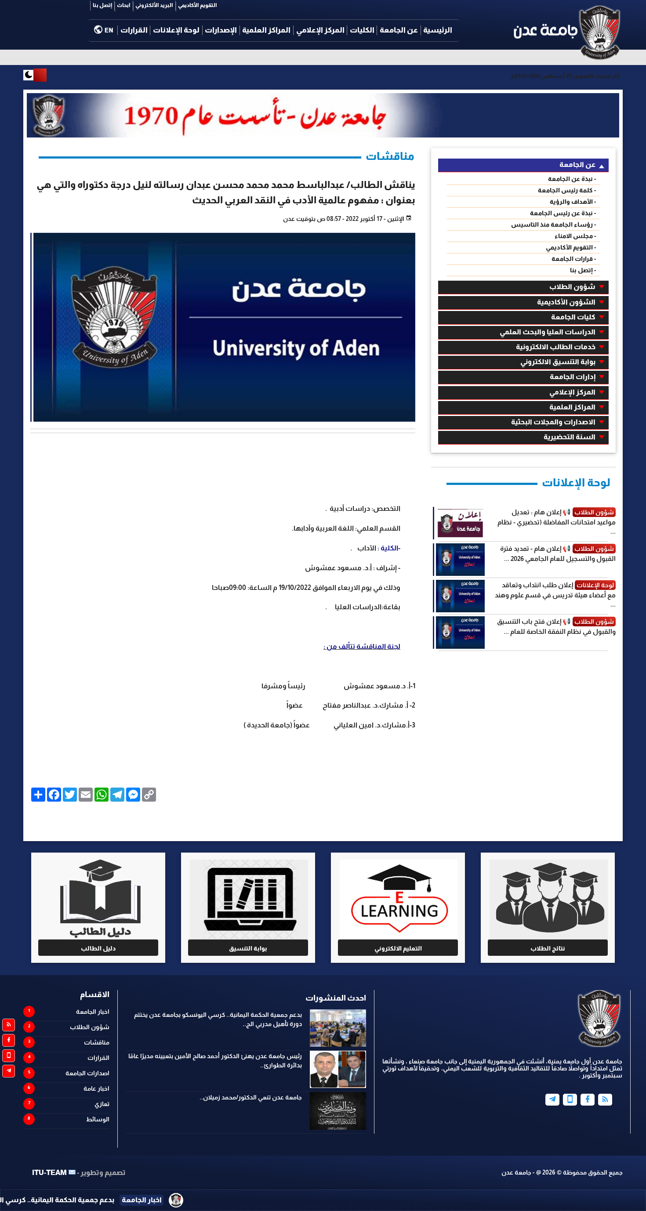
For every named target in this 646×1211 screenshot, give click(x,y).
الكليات (362, 30)
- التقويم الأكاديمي (571, 247)
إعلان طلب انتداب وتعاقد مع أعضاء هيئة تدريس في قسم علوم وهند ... (555, 594)
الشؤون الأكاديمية (566, 302)
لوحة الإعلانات (176, 30)
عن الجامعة (399, 30)
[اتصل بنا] (8, 1055)
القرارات (134, 30)
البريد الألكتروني (154, 5)
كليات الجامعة (573, 317)
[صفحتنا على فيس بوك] (8, 1040)
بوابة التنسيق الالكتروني (557, 361)
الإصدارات (221, 30)
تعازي (101, 1103)
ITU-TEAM (49, 1172)
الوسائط (97, 1119)
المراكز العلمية (266, 30)
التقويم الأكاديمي (197, 5)
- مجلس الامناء (575, 235)
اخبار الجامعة (92, 1011)
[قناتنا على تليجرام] (8, 1071)
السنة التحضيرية (569, 437)
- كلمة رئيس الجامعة (567, 190)
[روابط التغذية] (8, 1025)
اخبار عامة (96, 1088)
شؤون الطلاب (572, 286)
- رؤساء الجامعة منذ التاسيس (553, 224)
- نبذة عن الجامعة (572, 178)
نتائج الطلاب (547, 948)
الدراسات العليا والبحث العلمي (547, 332)
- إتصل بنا (583, 270)
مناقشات (96, 1042)
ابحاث (124, 5)
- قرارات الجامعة (574, 258)
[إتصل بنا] (570, 1100)
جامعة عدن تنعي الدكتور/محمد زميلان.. (251, 1097)
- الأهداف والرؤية (573, 201)
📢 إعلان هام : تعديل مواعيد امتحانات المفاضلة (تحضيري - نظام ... (556, 521)
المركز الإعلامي (320, 30)
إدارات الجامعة (572, 376)
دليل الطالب (98, 948)
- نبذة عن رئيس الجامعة (563, 213)
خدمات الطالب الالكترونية (555, 347)
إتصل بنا (102, 5)
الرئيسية (437, 30)
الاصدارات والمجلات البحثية (553, 422)
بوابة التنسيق (248, 948)
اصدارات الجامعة (87, 1073)
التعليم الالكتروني (398, 948)
